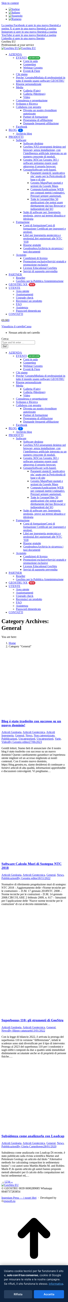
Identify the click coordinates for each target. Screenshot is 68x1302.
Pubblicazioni (9, 738)
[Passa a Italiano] (14, 12)
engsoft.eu (9, 1201)
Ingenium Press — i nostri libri (18, 1197)
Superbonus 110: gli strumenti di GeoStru (32, 1020)
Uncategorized (26, 738)
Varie (58, 738)
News (29, 735)
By (18, 742)
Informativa (56, 1283)
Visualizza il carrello (13, 326)
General (19, 735)
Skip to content (10, 3)
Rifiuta (18, 1294)
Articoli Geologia (11, 732)
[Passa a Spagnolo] (15, 15)
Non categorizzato (44, 735)
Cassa (28, 326)
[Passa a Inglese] (14, 9)
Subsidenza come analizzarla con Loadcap (32, 1136)
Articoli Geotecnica (34, 732)
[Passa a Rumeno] (15, 19)
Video (4, 742)
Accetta (49, 1294)
